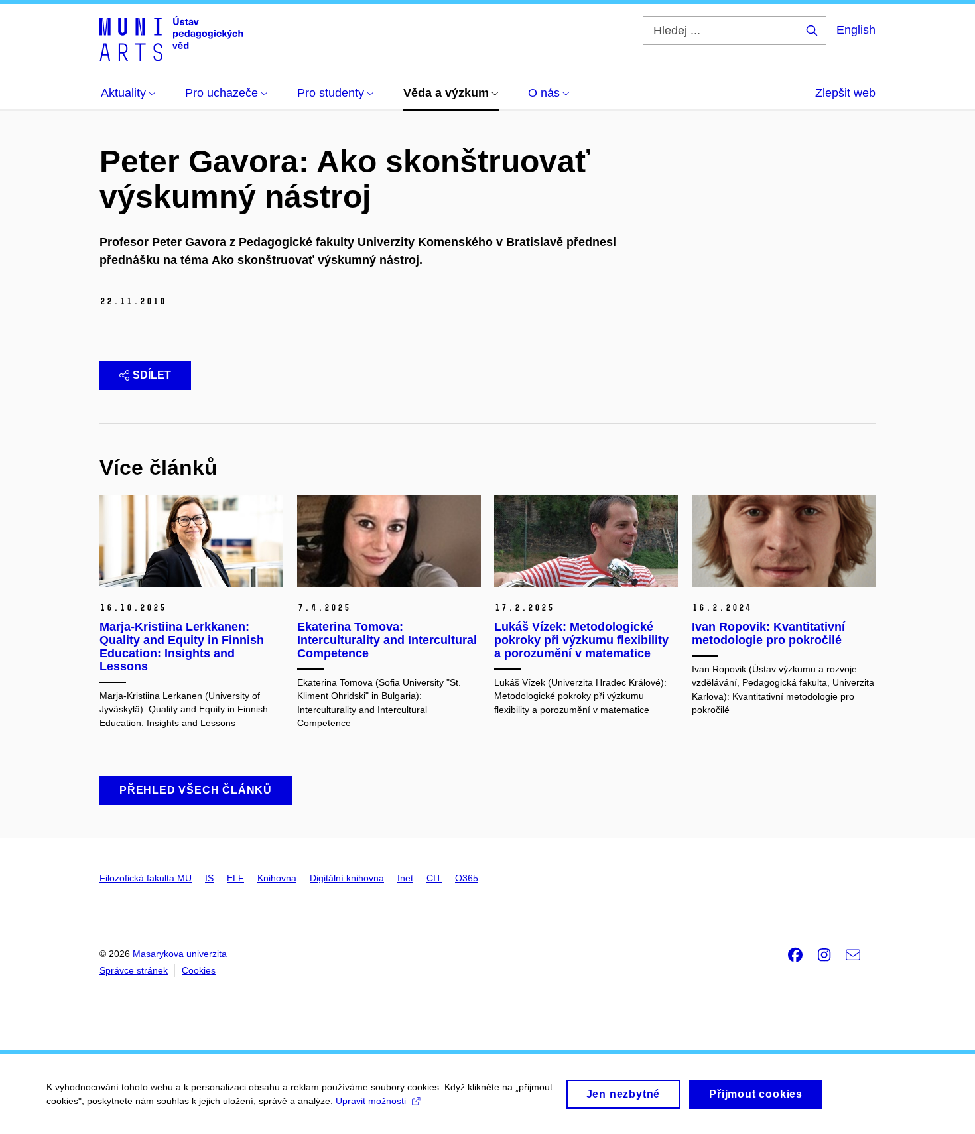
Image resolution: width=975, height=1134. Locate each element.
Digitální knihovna (347, 878)
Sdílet (152, 375)
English (856, 29)
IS (209, 878)
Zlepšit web (845, 92)
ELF (235, 878)
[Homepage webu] (171, 38)
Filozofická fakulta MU (145, 878)
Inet (405, 878)
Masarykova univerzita (180, 953)
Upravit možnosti (371, 1101)
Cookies (199, 970)
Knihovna (276, 878)
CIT (434, 878)
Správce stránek (133, 970)
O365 (466, 878)
